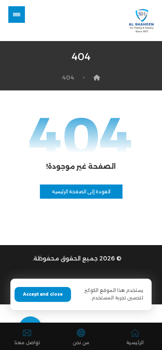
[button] (16, 14)
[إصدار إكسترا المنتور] (138, 20)
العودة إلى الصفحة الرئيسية (81, 191)
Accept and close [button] (43, 294)
